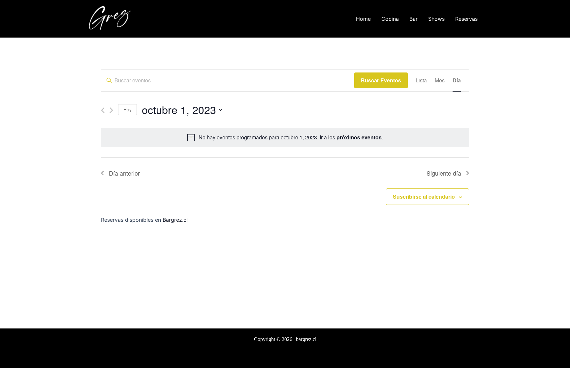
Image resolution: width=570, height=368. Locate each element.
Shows (436, 18)
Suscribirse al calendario (424, 196)
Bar (413, 18)
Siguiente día (444, 173)
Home (363, 18)
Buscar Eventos (381, 80)
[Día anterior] (103, 110)
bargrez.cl (306, 339)
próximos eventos (359, 137)
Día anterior (124, 173)
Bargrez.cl (175, 219)
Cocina (390, 18)
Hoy (127, 109)
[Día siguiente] (111, 110)
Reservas (466, 18)
